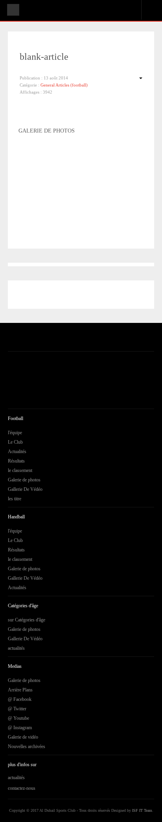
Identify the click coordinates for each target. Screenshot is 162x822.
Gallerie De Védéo (25, 489)
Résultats (16, 461)
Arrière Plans (20, 690)
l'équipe (15, 432)
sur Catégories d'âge (26, 620)
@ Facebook (19, 699)
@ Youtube (18, 718)
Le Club (15, 442)
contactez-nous (21, 788)
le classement (20, 470)
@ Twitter (17, 708)
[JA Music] (32, 11)
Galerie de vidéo (23, 737)
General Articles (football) (64, 85)
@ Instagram (20, 727)
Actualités (17, 451)
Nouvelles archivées (26, 746)
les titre (14, 498)
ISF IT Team (142, 810)
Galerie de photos (24, 480)
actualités (16, 648)
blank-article (44, 57)
